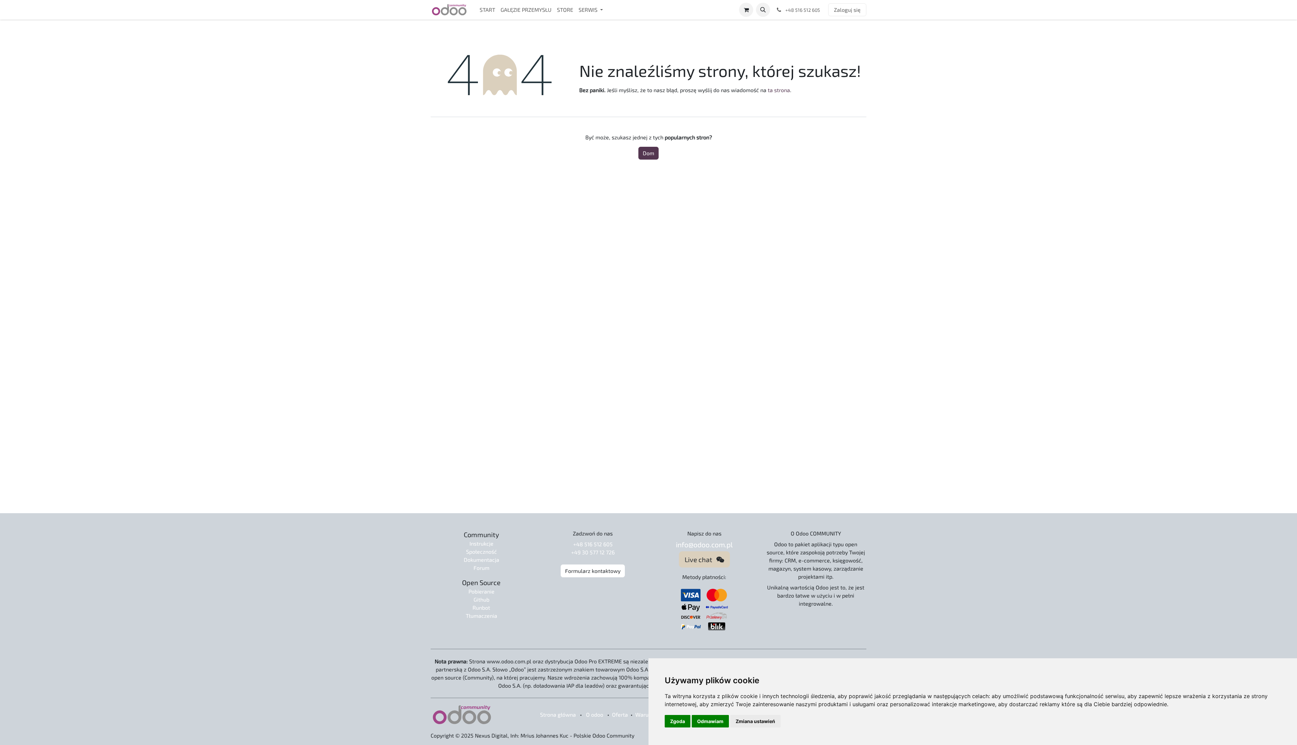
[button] (763, 10)
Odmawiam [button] (710, 721)
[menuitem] (487, 10)
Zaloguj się (847, 9)
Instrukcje (481, 543)
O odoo (594, 714)
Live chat (700, 559)
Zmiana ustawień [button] (755, 721)
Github (481, 599)
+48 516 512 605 (593, 544)
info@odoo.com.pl (704, 544)
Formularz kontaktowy (592, 571)
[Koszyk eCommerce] (746, 10)
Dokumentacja (481, 559)
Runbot (481, 607)
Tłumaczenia (481, 615)
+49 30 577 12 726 (593, 552)
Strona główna (558, 714)
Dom (648, 153)
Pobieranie (481, 591)
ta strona (779, 90)
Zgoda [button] (677, 721)
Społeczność (481, 551)
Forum (481, 567)
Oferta (620, 714)
